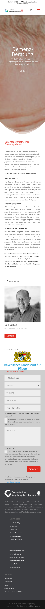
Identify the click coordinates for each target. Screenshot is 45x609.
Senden (33, 469)
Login (6, 585)
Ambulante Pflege (15, 523)
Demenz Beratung (15, 554)
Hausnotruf (13, 529)
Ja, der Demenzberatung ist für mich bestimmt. (24, 419)
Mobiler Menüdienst (16, 533)
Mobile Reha (13, 526)
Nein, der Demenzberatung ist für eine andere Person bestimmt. (22, 423)
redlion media (34, 606)
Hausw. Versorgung (16, 539)
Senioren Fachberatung (17, 557)
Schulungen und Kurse (17, 551)
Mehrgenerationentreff (17, 561)
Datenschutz (8, 582)
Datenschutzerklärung (12, 482)
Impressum (8, 578)
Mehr (23, 71)
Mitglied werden (15, 567)
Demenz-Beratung (22, 51)
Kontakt (10, 335)
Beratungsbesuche (15, 536)
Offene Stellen (14, 564)
